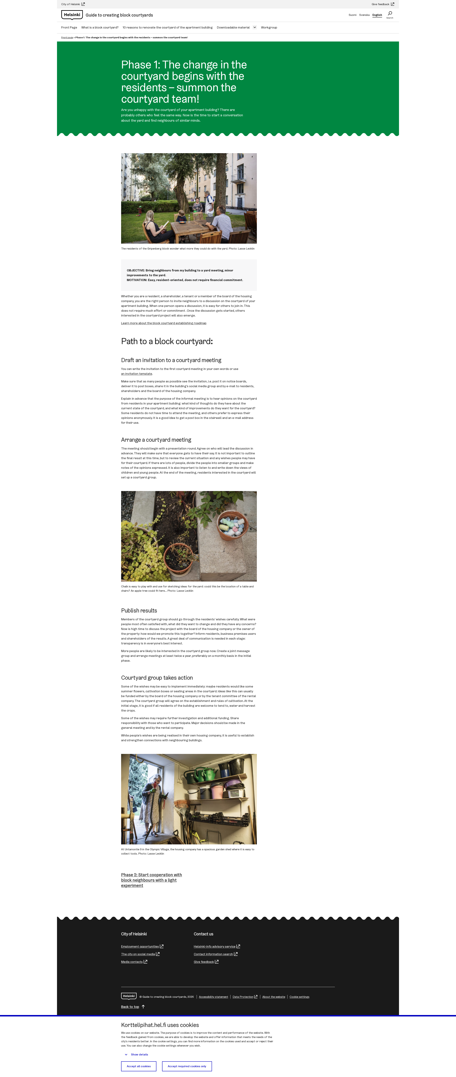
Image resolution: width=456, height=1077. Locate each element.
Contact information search (213, 954)
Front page (67, 37)
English (377, 15)
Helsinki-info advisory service (214, 946)
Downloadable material (233, 27)
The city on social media (138, 954)
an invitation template (136, 374)
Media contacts (132, 962)
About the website (273, 997)
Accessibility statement (213, 997)
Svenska (364, 15)
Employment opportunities (140, 946)
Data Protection (243, 997)
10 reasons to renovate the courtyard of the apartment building (168, 27)
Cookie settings (299, 997)
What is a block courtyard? (99, 27)
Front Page (69, 27)
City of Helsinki (71, 4)
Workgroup (269, 27)
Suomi (352, 15)
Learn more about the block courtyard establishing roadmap (163, 323)
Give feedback (381, 4)
